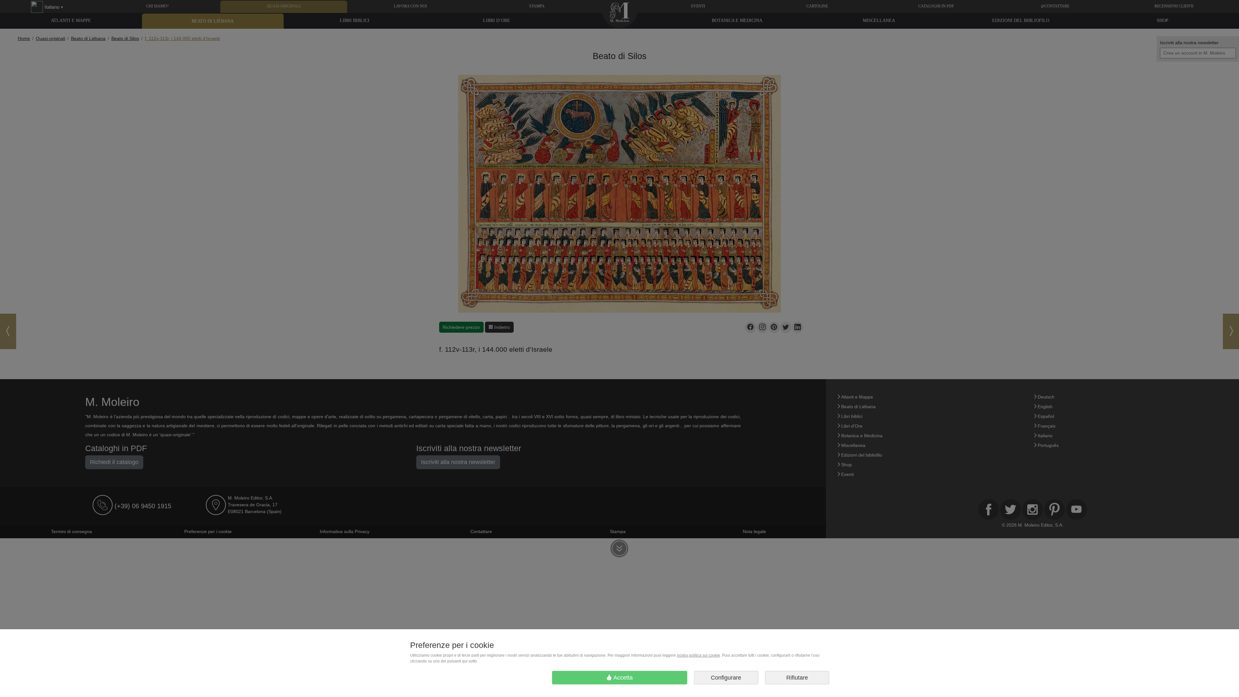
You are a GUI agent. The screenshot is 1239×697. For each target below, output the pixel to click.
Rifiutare (797, 677)
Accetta (622, 677)
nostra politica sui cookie (698, 655)
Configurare (726, 677)
